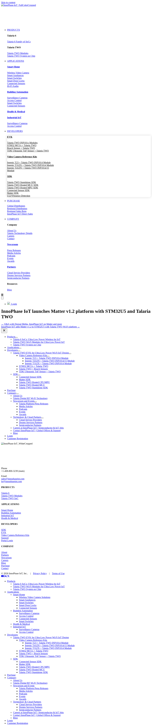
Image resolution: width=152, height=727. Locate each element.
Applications (13, 592)
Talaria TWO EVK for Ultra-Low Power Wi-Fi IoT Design (41, 637)
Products (11, 581)
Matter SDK (13, 193)
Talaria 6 (5, 493)
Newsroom (6, 557)
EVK (3, 532)
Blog (9, 290)
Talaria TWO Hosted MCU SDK (22, 185)
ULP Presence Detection (18, 195)
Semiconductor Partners (18, 278)
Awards (10, 261)
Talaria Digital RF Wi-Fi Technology (30, 683)
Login (13, 304)
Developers (12, 635)
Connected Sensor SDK (18, 190)
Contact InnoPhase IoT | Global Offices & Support (37, 715)
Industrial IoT (7, 515)
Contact (10, 238)
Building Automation (11, 513)
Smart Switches (14, 78)
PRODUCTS (13, 30)
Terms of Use (58, 573)
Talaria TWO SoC (9, 498)
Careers (10, 236)
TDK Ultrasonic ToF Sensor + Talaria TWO (28, 150)
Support (5, 538)
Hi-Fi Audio (13, 86)
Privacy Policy (40, 573)
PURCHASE (13, 201)
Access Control (14, 100)
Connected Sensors (16, 83)
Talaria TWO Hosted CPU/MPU (34, 667)
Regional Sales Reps (16, 211)
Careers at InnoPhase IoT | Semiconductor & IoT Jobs (38, 712)
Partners (5, 555)
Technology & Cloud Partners (27, 701)
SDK (3, 530)
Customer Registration (17, 723)
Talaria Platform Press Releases (33, 688)
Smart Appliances (15, 75)
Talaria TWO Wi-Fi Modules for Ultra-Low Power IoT (39, 586)
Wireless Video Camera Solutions (34, 597)
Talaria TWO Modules (17, 53)
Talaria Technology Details (19, 233)
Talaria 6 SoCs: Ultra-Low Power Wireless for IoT (36, 584)
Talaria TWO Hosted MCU (32, 669)
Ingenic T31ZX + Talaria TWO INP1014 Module (30, 165)
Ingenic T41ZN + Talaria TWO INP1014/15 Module (50, 645)
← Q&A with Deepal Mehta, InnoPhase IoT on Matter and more (31, 324)
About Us (11, 230)
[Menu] (2, 297)
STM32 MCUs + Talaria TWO (21, 145)
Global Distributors (16, 206)
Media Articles (14, 253)
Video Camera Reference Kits (15, 535)
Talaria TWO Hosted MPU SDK (22, 187)
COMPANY (13, 219)
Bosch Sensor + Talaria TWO (21, 148)
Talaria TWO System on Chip (21, 56)
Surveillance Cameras (17, 97)
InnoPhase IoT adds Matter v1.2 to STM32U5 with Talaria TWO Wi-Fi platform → (40, 326)
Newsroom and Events (23, 685)
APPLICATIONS (15, 61)
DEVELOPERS (15, 131)
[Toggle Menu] (16, 337)
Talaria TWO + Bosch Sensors (33, 653)
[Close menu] (4, 330)
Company (11, 677)
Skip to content (8, 2)
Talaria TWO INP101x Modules (22, 142)
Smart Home (7, 510)
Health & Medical (9, 518)
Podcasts (11, 255)
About (4, 552)
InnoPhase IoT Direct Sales (20, 214)
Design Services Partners (18, 275)
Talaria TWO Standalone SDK (21, 182)
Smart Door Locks (15, 81)
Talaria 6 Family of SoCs (19, 41)
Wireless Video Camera (18, 72)
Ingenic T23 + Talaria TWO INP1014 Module (29, 162)
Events (10, 258)
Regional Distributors (17, 208)
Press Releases (14, 250)
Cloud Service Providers (18, 272)
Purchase (5, 565)
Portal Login (7, 540)
